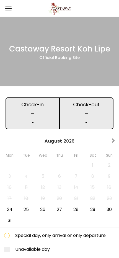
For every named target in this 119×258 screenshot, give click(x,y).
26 (42, 209)
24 (9, 209)
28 (76, 209)
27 (59, 209)
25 (26, 209)
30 (109, 209)
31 (10, 220)
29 (92, 209)
